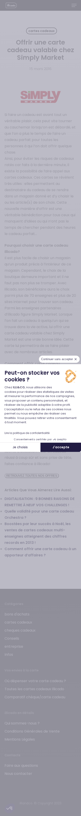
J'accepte (60, 447)
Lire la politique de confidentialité (27, 433)
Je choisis (20, 447)
